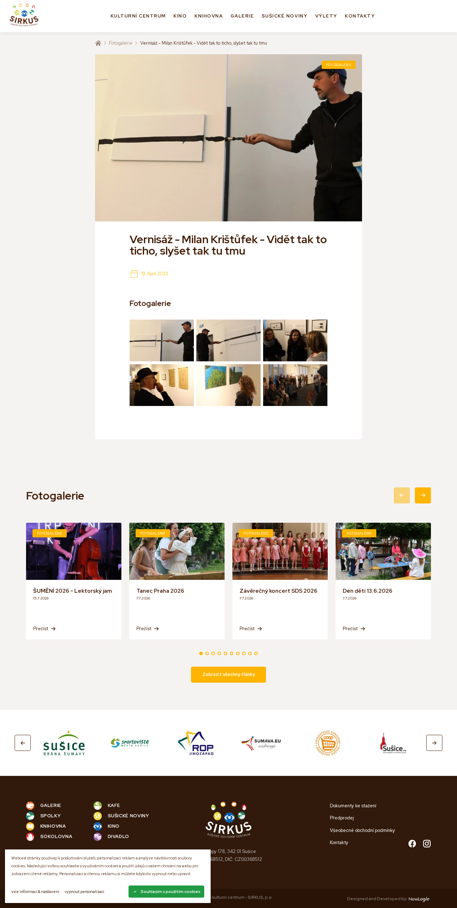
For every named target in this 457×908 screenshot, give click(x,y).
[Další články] (423, 495)
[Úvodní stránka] (98, 43)
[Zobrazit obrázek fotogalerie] (162, 340)
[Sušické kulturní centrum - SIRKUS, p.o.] (24, 16)
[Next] (434, 743)
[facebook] (412, 844)
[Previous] (23, 743)
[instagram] (427, 844)
